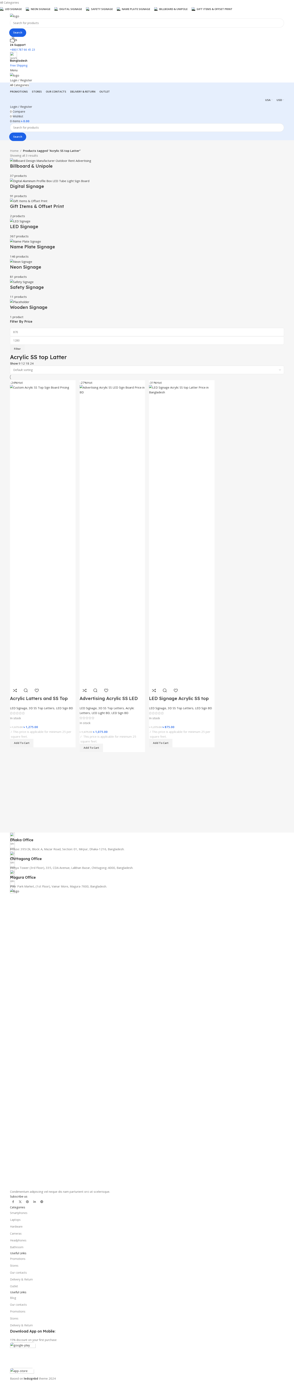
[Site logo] (14, 16)
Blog (13, 1298)
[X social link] (20, 1202)
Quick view (165, 690)
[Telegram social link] (42, 1202)
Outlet (14, 1286)
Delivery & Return (21, 1279)
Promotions (17, 1259)
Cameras (16, 1233)
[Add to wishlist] (176, 690)
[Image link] (147, 1038)
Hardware (16, 1226)
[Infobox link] (147, 837)
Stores (14, 1265)
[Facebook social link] (13, 1202)
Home (14, 151)
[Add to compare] (154, 690)
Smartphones (18, 1213)
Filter (17, 349)
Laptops (15, 1220)
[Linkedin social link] (35, 1202)
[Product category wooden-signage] (147, 238)
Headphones (18, 1240)
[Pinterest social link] (27, 1202)
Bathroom (16, 1247)
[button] (160, 743)
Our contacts (18, 1272)
